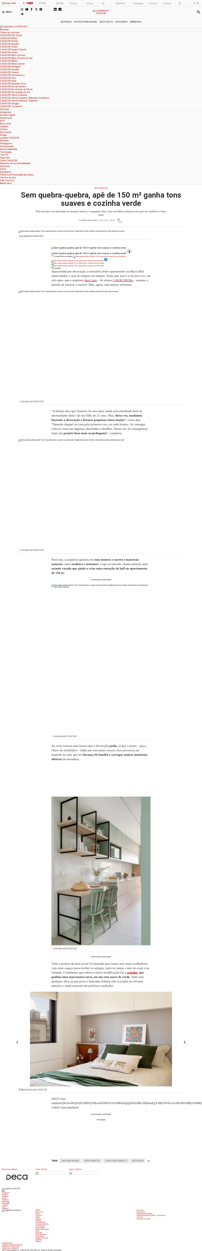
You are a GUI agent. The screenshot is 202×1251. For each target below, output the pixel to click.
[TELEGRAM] (23, 14)
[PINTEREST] (42, 9)
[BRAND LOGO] (13, 26)
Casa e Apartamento (116, 1161)
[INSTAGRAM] (23, 9)
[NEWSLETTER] (51, 9)
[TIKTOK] (61, 9)
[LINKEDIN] (56, 9)
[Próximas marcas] (198, 3)
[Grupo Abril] (9, 3)
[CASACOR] (101, 13)
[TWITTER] (37, 9)
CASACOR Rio (123, 280)
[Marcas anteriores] (24, 3)
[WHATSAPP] (46, 9)
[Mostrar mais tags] (148, 1161)
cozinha (132, 972)
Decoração (101, 188)
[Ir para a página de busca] (198, 12)
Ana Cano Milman (70, 1161)
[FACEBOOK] (32, 9)
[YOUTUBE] (27, 9)
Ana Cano (90, 280)
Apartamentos (92, 1161)
